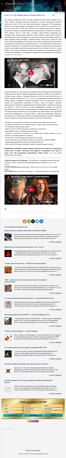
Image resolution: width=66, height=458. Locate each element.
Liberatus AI (33, 415)
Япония (6, 411)
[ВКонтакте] (41, 221)
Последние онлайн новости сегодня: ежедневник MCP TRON (26, 347)
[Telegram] (37, 221)
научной (50, 167)
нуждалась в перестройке (14, 54)
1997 (30, 6)
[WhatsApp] (29, 221)
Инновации (27, 411)
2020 (42, 6)
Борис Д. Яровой (33, 421)
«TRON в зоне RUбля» (15, 4)
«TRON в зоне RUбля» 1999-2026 (33, 402)
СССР (6, 405)
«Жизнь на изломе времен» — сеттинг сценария (21, 331)
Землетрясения (28, 408)
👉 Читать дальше (54, 242)
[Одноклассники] (25, 221)
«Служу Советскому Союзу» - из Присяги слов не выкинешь (25, 263)
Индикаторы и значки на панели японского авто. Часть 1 (24, 247)
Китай (6, 408)
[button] (53, 15)
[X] (33, 221)
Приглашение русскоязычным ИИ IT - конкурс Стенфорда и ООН (27, 314)
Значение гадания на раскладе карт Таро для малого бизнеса (26, 364)
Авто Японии (13, 415)
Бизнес (47, 405)
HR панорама (48, 408)
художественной (41, 167)
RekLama (53, 415)
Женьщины (48, 411)
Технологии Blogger (34, 450)
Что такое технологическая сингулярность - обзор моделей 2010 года (29, 298)
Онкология (27, 405)
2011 (36, 6)
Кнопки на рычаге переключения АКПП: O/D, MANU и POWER (25, 230)
